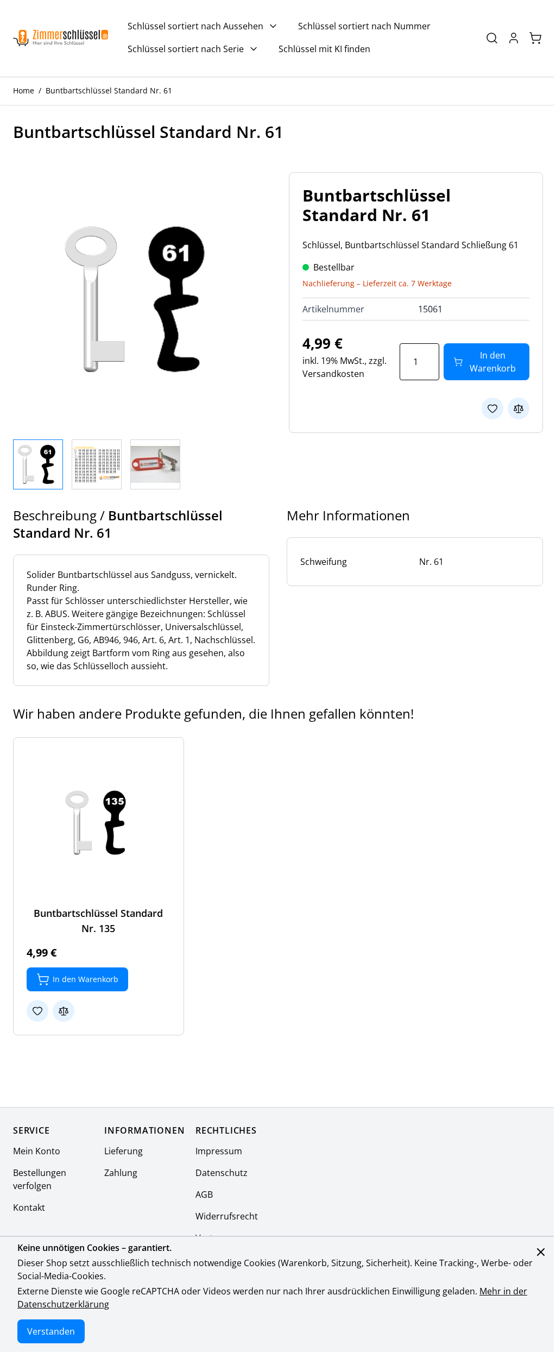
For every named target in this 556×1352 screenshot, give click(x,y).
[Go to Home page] (60, 38)
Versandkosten (333, 374)
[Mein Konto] (513, 38)
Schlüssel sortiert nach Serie (186, 49)
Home (23, 90)
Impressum (218, 1151)
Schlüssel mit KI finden (324, 49)
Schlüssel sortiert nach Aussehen (195, 26)
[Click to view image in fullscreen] (140, 299)
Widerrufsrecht (226, 1216)
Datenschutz (221, 1173)
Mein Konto (36, 1151)
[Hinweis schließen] (541, 1252)
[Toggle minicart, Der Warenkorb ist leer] (535, 38)
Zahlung (120, 1173)
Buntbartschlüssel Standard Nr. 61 (109, 90)
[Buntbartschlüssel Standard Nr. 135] (98, 823)
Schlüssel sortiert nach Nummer (364, 26)
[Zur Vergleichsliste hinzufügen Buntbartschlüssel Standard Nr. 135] (63, 1011)
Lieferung (123, 1151)
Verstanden (51, 1331)
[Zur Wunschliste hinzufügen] (492, 408)
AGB (204, 1194)
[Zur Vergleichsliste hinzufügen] (518, 408)
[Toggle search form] (492, 38)
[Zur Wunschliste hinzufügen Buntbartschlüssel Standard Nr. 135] (37, 1011)
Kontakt (29, 1207)
